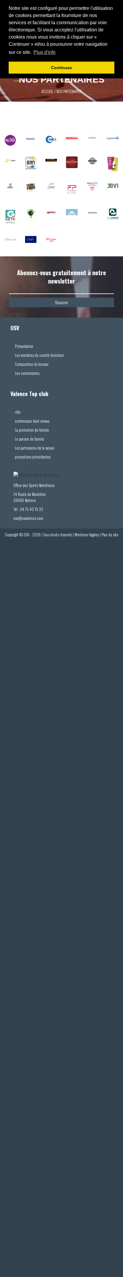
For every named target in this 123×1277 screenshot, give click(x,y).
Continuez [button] (61, 67)
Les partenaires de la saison (34, 448)
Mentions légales (87, 535)
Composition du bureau (31, 364)
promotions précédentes (32, 457)
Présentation (24, 346)
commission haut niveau (32, 421)
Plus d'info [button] (44, 52)
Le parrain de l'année (29, 439)
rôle (18, 412)
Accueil (47, 91)
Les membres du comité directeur (39, 355)
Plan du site (110, 535)
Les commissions (27, 373)
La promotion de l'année (32, 430)
